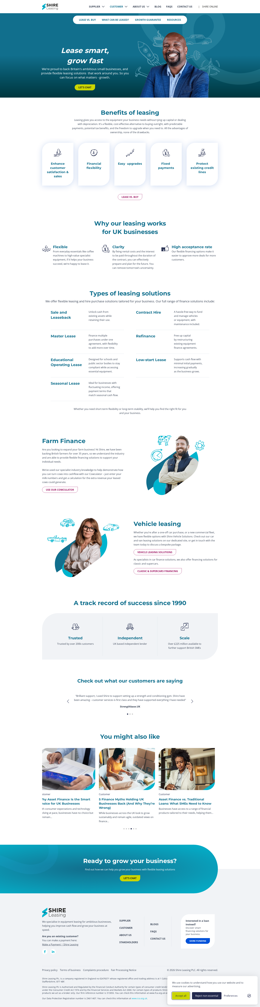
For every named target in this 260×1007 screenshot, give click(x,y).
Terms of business (70, 970)
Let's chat (84, 87)
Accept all (180, 995)
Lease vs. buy (130, 197)
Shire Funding (197, 940)
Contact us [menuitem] (157, 938)
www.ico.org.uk (139, 998)
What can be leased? (115, 19)
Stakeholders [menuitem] (128, 942)
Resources (174, 19)
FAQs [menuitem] (153, 931)
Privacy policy (49, 970)
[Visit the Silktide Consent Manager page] (249, 995)
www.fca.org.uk (157, 993)
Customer (116, 6)
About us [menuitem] (125, 935)
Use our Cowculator (60, 489)
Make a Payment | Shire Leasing (60, 944)
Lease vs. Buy (87, 19)
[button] (192, 705)
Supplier (94, 6)
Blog (158, 6)
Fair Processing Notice (123, 970)
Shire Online (210, 6)
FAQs (169, 6)
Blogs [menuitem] (154, 924)
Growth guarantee (148, 19)
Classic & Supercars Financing (157, 571)
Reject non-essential (206, 995)
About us (139, 6)
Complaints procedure (96, 970)
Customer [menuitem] (126, 928)
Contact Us (184, 6)
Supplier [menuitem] (125, 920)
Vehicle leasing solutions (154, 552)
